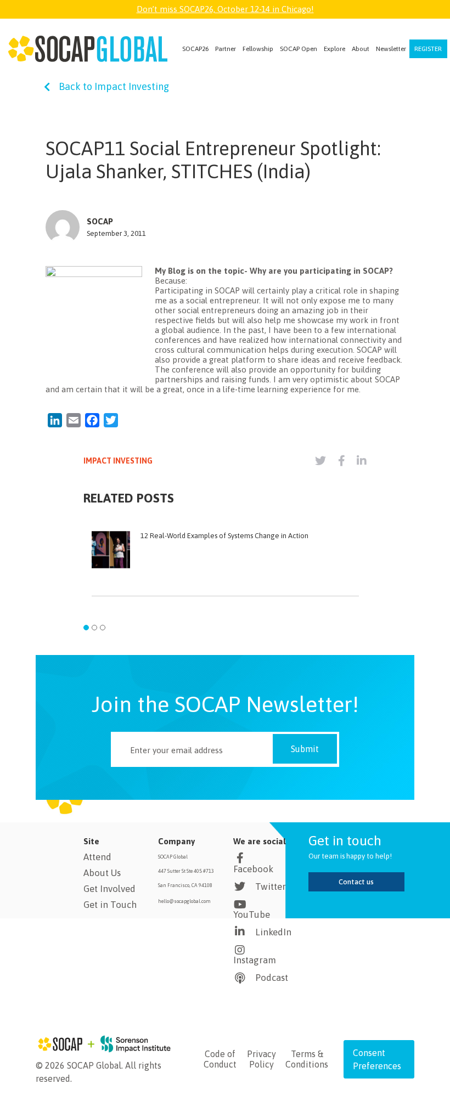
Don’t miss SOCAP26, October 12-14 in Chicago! (225, 9)
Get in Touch (110, 904)
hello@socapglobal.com (184, 901)
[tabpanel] (225, 569)
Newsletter (391, 49)
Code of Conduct (220, 1059)
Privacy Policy (261, 1059)
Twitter (270, 886)
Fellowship (258, 49)
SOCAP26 (195, 49)
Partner (225, 49)
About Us (102, 872)
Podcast (271, 977)
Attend (97, 856)
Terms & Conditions (306, 1059)
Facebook (253, 868)
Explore (334, 49)
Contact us (356, 882)
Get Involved (109, 888)
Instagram (254, 960)
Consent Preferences (377, 1059)
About (360, 49)
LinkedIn (273, 932)
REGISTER (428, 49)
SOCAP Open (298, 49)
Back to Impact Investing (114, 86)
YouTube (251, 914)
